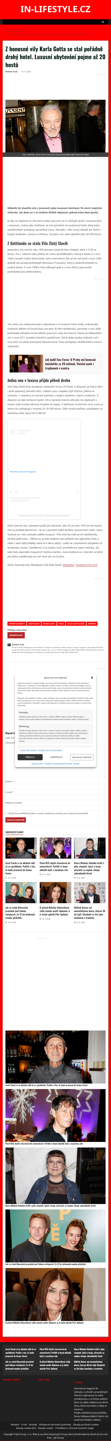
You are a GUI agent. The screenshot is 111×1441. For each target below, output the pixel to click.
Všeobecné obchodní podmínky (55, 1424)
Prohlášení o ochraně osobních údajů (58, 763)
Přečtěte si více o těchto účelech (50, 750)
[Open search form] (103, 22)
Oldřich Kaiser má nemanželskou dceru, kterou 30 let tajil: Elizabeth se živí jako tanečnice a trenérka (90, 892)
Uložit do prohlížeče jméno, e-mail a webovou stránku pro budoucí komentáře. (48, 813)
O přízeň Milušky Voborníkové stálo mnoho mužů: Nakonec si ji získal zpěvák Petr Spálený (55, 892)
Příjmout (30, 757)
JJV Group (59, 1437)
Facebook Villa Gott (86, 564)
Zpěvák (92, 623)
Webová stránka (13, 802)
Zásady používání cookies (86, 1424)
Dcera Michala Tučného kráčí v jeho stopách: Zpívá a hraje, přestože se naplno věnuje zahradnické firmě (90, 848)
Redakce (15, 1424)
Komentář (11, 742)
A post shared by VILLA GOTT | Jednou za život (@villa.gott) (44, 515)
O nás (24, 1424)
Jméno (9, 781)
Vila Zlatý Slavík (76, 623)
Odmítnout (56, 757)
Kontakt (76, 763)
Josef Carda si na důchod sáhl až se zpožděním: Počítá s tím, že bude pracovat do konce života (21, 848)
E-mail (9, 792)
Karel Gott (49, 623)
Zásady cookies (37, 763)
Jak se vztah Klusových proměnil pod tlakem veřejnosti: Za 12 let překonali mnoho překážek (21, 892)
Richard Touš (11, 71)
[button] (92, 677)
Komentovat (16, 635)
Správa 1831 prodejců (28, 750)
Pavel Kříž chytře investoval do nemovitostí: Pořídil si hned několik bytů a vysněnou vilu (55, 848)
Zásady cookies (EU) (26, 1428)
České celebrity (17, 623)
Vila (62, 623)
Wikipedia (68, 564)
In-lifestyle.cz (55, 9)
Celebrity (11, 856)
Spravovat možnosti (81, 757)
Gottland (34, 623)
